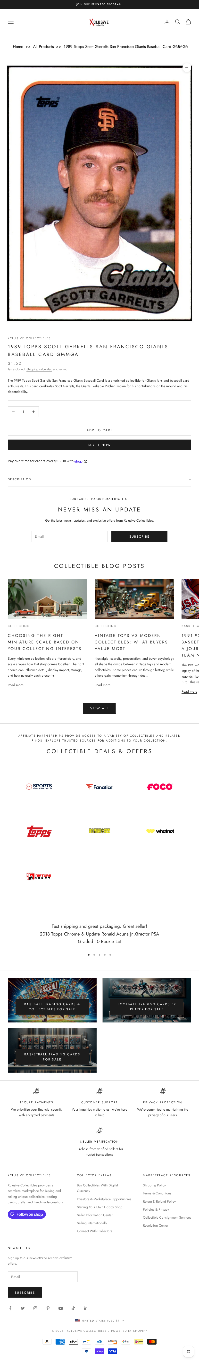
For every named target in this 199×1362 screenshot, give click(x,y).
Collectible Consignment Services (167, 1217)
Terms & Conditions (157, 1193)
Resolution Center (155, 1225)
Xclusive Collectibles (29, 338)
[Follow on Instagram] (35, 1308)
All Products (43, 46)
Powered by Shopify (129, 1331)
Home (18, 46)
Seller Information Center (95, 1215)
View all (99, 708)
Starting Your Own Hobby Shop (99, 1207)
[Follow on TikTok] (73, 1308)
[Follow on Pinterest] (48, 1308)
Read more (16, 684)
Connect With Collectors (94, 1231)
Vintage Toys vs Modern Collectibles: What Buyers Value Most (131, 642)
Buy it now (99, 445)
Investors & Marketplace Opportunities (104, 1199)
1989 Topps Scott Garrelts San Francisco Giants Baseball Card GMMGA (126, 46)
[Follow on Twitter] (22, 1308)
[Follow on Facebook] (10, 1308)
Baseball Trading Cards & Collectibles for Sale (52, 1007)
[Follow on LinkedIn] (85, 1308)
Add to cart (100, 430)
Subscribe (139, 536)
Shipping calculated (39, 369)
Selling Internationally (92, 1223)
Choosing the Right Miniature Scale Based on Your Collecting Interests (45, 642)
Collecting (19, 626)
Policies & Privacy (156, 1209)
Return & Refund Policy (159, 1201)
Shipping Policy (154, 1185)
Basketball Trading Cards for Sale (52, 1057)
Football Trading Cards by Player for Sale (147, 1007)
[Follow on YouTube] (60, 1308)
